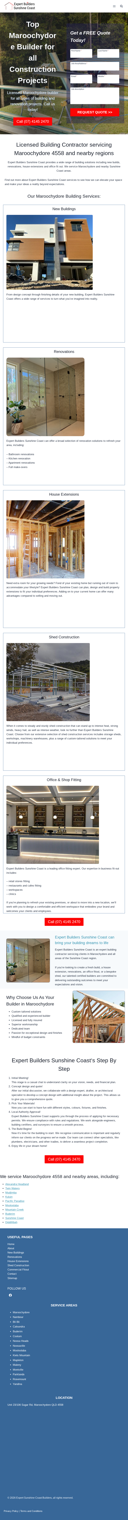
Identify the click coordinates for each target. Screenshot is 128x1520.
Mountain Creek (14, 1209)
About (10, 1248)
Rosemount (19, 1379)
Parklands (19, 1374)
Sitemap (12, 1278)
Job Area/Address (79, 63)
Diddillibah (11, 1222)
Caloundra (19, 1326)
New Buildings (15, 1252)
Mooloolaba (12, 1205)
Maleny (17, 1364)
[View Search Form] (121, 6)
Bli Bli (16, 1321)
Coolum (17, 1336)
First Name (76, 51)
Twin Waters (12, 1188)
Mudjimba (11, 1192)
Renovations (14, 1256)
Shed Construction (18, 1265)
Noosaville (19, 1345)
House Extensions (18, 1261)
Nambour (18, 1317)
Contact (12, 1273)
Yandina (17, 1384)
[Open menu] (114, 6)
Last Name (103, 51)
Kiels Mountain (21, 1355)
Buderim (10, 1213)
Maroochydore (21, 1312)
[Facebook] (10, 1295)
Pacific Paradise (14, 1201)
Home (10, 1244)
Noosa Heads (21, 1340)
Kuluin (8, 1196)
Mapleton (18, 1360)
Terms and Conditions (31, 1511)
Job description (77, 89)
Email (74, 76)
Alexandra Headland (17, 1184)
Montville (18, 1369)
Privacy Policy (11, 1511)
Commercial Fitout (18, 1269)
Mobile (101, 76)
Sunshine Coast (14, 1218)
